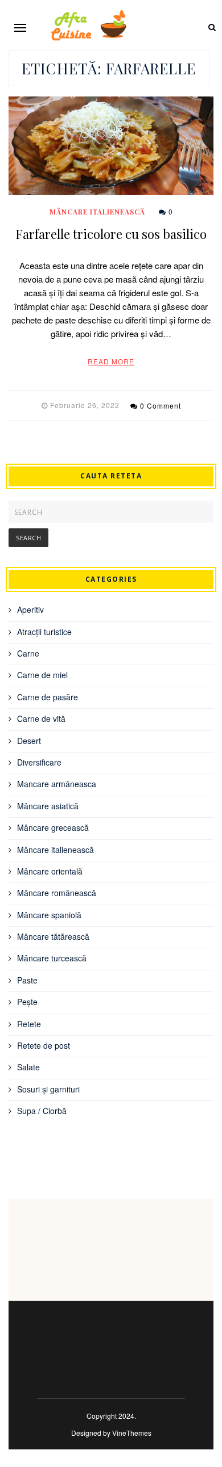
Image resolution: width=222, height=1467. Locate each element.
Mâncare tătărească (53, 936)
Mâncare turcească (52, 958)
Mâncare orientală (50, 871)
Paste (27, 980)
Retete (29, 1023)
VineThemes (131, 1432)
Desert (29, 740)
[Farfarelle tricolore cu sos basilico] (111, 146)
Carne (28, 653)
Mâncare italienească (97, 211)
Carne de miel (42, 674)
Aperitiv (30, 609)
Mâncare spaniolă (49, 914)
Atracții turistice (44, 631)
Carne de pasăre (47, 697)
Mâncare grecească (53, 827)
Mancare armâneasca (56, 783)
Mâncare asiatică (48, 806)
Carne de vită (41, 718)
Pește (27, 1001)
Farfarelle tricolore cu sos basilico (111, 234)
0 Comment (160, 405)
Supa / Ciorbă (42, 1110)
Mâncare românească (56, 892)
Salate (28, 1067)
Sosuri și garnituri (48, 1089)
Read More (111, 361)
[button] (20, 27)
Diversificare (39, 762)
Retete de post (43, 1045)
